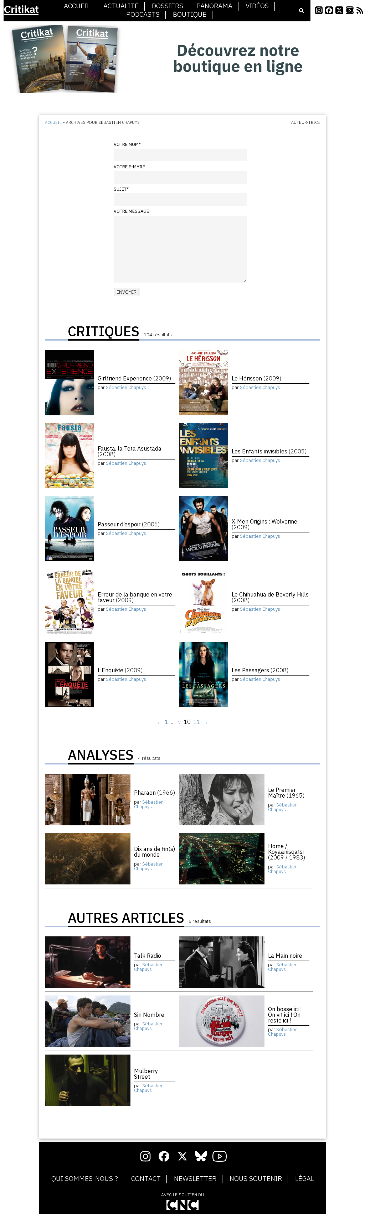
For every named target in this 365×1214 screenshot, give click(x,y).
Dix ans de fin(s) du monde (154, 851)
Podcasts (143, 15)
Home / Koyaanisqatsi (286, 851)
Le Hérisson (256, 378)
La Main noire (285, 955)
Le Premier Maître (286, 792)
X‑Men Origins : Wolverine (264, 524)
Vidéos (257, 6)
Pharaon (154, 792)
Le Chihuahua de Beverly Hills (270, 597)
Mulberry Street (146, 1073)
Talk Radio (147, 955)
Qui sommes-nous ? (84, 1179)
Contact (146, 1179)
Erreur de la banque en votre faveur (135, 597)
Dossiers (167, 6)
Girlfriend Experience (134, 378)
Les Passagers (260, 670)
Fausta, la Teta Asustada (129, 451)
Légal (304, 1179)
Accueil (77, 6)
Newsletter (195, 1179)
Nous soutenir (256, 1179)
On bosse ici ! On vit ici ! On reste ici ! (285, 1014)
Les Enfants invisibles (269, 451)
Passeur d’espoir (129, 524)
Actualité (121, 6)
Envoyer (127, 292)
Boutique (189, 15)
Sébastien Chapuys (126, 387)
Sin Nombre (149, 1014)
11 (196, 721)
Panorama (214, 6)
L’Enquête (120, 670)
